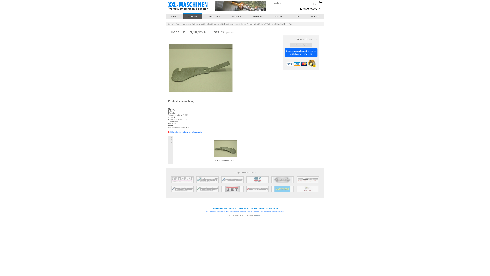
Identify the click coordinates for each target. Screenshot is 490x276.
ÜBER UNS (278, 16)
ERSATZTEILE (214, 16)
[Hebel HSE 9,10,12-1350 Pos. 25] (225, 148)
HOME (173, 16)
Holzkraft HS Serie (287, 24)
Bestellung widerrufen (246, 211)
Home (170, 24)
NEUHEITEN (257, 16)
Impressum (213, 211)
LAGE (297, 16)
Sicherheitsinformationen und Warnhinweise (186, 132)
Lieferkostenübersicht (265, 211)
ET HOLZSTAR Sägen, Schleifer (269, 24)
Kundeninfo (256, 211)
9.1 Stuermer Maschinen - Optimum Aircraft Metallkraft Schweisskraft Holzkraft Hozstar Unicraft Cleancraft (210, 24)
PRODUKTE (192, 16)
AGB (207, 211)
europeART (258, 215)
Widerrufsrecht (221, 211)
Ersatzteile (253, 24)
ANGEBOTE (236, 16)
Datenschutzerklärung (278, 211)
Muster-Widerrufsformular (232, 211)
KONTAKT (315, 16)
